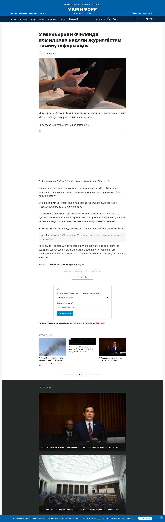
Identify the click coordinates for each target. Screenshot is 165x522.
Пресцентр (33, 13)
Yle (87, 125)
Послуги (14, 13)
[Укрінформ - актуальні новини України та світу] (82, 9)
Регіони (41, 19)
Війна (13, 19)
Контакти (100, 19)
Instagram (87, 323)
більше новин (82, 374)
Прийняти (145, 518)
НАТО (58, 253)
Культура (52, 19)
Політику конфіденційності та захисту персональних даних (110, 518)
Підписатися (65, 313)
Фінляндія (67, 271)
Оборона (78, 271)
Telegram (77, 323)
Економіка (23, 19)
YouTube (100, 323)
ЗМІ (87, 271)
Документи (96, 271)
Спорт (62, 19)
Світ (33, 19)
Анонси (43, 13)
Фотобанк (23, 13)
